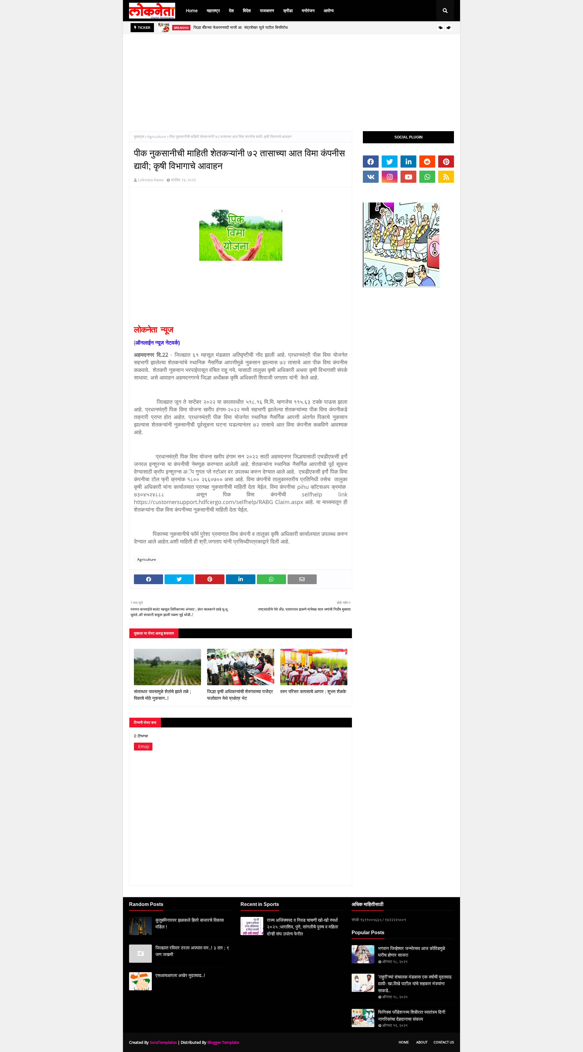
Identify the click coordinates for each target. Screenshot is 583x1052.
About (422, 1042)
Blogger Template (223, 1042)
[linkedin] (408, 161)
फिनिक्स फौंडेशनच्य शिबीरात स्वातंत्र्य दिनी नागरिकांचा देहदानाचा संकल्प (411, 1015)
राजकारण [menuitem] (267, 10)
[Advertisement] (291, 76)
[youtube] (408, 177)
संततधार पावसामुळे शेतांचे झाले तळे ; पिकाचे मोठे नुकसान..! (162, 695)
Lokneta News (151, 179)
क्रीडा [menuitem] (288, 10)
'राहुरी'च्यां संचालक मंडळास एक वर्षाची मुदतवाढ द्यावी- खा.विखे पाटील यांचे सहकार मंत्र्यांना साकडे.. (415, 983)
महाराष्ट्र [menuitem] (213, 10)
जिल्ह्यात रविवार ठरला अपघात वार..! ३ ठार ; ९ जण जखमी (192, 951)
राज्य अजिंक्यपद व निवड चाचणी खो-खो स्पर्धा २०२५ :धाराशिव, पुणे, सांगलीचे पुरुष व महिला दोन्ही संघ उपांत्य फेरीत (302, 927)
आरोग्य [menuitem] (329, 10)
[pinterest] (446, 161)
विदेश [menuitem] (247, 10)
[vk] (371, 177)
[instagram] (389, 177)
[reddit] (427, 161)
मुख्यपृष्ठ (139, 136)
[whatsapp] (427, 177)
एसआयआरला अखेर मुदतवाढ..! (180, 975)
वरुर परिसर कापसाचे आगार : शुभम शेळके (313, 691)
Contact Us (444, 1042)
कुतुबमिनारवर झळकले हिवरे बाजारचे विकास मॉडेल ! (189, 924)
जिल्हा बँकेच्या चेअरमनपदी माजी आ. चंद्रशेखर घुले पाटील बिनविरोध (240, 27)
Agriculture (156, 136)
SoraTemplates (163, 1042)
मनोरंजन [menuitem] (308, 10)
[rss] (446, 177)
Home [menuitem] (192, 10)
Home (404, 1042)
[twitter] (389, 161)
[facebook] (371, 161)
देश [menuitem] (231, 10)
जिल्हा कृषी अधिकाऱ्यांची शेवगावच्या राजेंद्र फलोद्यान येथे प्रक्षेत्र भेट (240, 695)
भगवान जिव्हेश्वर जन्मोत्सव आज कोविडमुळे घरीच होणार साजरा (411, 952)
